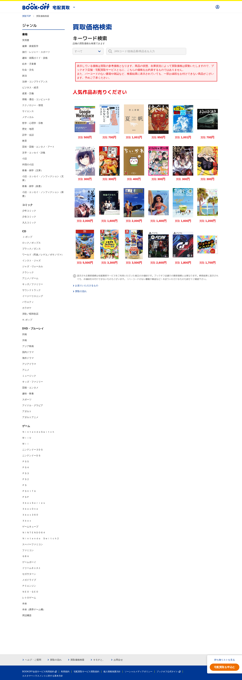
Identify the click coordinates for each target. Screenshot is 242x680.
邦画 (24, 334)
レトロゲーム (29, 597)
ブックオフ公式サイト (167, 671)
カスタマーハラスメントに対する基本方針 (42, 676)
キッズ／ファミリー (32, 284)
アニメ (25, 370)
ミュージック (29, 375)
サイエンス (28, 111)
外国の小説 (28, 164)
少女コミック (29, 216)
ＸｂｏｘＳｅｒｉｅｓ (33, 503)
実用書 (25, 40)
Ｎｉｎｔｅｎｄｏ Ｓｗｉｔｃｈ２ (40, 538)
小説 (24, 158)
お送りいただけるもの (86, 285)
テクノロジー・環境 (32, 105)
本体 (24, 603)
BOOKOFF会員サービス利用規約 (38, 671)
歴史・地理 (28, 129)
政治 (24, 75)
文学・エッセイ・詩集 (33, 152)
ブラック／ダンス (31, 248)
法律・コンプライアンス (35, 81)
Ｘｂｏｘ (26, 520)
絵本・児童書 (29, 63)
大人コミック (29, 222)
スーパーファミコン (32, 544)
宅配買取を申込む (224, 667)
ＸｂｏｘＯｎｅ (30, 508)
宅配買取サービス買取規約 (86, 671)
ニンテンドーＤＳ (31, 455)
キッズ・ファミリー (32, 381)
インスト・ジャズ (31, 260)
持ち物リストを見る (224, 659)
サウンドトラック (31, 290)
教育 (24, 140)
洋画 (24, 340)
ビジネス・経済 (30, 87)
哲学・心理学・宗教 (32, 123)
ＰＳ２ (25, 479)
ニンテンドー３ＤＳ (32, 449)
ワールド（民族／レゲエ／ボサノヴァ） (43, 254)
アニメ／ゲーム (30, 278)
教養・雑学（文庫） (32, 170)
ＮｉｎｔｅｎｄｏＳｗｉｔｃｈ (38, 432)
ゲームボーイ (29, 562)
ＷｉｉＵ (26, 437)
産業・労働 (28, 93)
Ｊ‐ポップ (27, 236)
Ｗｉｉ (25, 443)
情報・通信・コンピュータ (36, 99)
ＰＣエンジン (29, 585)
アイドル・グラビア (32, 405)
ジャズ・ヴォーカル (32, 266)
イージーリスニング (32, 296)
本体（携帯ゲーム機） (33, 609)
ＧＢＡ (25, 556)
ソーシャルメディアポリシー (138, 671)
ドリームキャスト (31, 568)
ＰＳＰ (25, 497)
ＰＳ (24, 485)
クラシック (28, 272)
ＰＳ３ (25, 473)
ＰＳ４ (25, 467)
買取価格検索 (77, 659)
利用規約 (65, 671)
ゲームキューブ (30, 526)
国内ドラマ (28, 352)
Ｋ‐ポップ (27, 319)
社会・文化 (28, 69)
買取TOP (26, 16)
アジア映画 (28, 346)
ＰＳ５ (25, 461)
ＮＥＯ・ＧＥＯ (30, 591)
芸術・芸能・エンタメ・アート (38, 146)
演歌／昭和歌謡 (30, 313)
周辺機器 (26, 615)
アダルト (26, 411)
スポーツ (26, 399)
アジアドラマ (29, 364)
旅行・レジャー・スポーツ (36, 52)
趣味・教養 (28, 393)
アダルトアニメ (30, 417)
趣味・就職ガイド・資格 (35, 58)
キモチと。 (99, 659)
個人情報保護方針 (112, 671)
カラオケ (26, 308)
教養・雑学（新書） (32, 186)
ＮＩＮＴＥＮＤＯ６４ (33, 532)
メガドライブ (29, 580)
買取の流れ (81, 291)
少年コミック (29, 210)
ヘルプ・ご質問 (33, 659)
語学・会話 (28, 135)
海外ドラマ (28, 358)
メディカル (28, 117)
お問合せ (118, 659)
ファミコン (28, 550)
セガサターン (29, 574)
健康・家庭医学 (30, 46)
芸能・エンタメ (30, 387)
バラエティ (28, 302)
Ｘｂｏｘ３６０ (30, 514)
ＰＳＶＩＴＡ (29, 491)
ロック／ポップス (31, 242)
